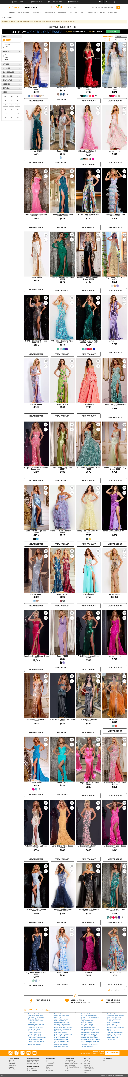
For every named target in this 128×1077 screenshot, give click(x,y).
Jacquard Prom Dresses (62, 1024)
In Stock (7, 47)
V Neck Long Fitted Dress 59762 (89, 151)
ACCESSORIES (112, 12)
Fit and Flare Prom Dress (36, 1041)
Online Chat (32, 7)
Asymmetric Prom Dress (35, 1015)
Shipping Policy (88, 1067)
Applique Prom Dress (34, 1014)
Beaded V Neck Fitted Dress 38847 (36, 88)
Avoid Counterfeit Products (73, 1067)
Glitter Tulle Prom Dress (61, 1015)
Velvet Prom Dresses (113, 1036)
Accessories (49, 1070)
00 (11, 96)
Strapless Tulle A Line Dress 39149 (62, 531)
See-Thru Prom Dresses (114, 1017)
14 (5, 109)
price (5, 36)
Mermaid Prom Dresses (61, 1036)
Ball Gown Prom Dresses (36, 1017)
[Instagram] (10, 1053)
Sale (47, 1067)
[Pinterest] (28, 1053)
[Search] (118, 7)
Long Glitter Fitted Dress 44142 (62, 846)
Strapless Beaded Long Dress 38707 (115, 910)
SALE (82, 12)
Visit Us (86, 1060)
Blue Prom (31, 1022)
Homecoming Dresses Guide (73, 1063)
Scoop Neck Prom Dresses (115, 1015)
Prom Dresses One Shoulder (89, 1032)
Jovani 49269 (36, 151)
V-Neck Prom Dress (113, 1037)
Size (5, 92)
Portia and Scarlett (86, 1022)
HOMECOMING (37, 12)
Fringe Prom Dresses (35, 1044)
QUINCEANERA (50, 12)
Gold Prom (57, 1017)
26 (5, 117)
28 (11, 117)
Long (6, 57)
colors (6, 68)
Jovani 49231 (62, 404)
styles (6, 64)
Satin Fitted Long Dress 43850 (36, 531)
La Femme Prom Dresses (62, 1029)
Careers (86, 1072)
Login (104, 1060)
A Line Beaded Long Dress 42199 (88, 468)
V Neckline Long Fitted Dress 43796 (62, 720)
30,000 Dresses (18, 2)
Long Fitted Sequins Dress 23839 (36, 973)
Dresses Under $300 (34, 1036)
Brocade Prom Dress (34, 1026)
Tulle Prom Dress (112, 1031)
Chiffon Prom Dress (34, 1029)
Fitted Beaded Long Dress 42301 (36, 846)
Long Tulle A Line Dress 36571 (115, 278)
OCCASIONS (62, 12)
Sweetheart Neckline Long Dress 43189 (115, 468)
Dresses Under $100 (34, 1032)
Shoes (48, 1069)
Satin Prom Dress (112, 1014)
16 (11, 109)
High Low (8, 55)
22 (11, 113)
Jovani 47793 (62, 88)
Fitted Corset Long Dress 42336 (88, 656)
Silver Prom (110, 1024)
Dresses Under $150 (34, 1034)
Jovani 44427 (36, 783)
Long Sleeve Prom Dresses (63, 1034)
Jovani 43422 (88, 973)
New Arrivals (93, 12)
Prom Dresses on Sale (87, 1031)
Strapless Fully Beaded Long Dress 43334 (36, 468)
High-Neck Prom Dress (61, 1022)
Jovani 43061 (114, 656)
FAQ (66, 1069)
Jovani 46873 (62, 973)
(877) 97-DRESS (32, 1070)
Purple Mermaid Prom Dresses (90, 1039)
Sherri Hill (110, 1020)
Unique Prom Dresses (114, 1034)
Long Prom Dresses (60, 1032)
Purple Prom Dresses (87, 1043)
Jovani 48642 (36, 594)
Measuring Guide (70, 1065)
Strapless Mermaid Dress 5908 (115, 88)
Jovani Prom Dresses (61, 1026)
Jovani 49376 (62, 594)
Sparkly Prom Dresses (114, 1026)
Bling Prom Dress (33, 1019)
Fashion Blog (69, 1060)
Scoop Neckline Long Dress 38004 (88, 531)
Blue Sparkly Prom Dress (36, 1024)
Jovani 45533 (36, 404)
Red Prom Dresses (86, 1046)
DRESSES (11, 12)
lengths (6, 51)
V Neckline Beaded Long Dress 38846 (114, 215)
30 (17, 117)
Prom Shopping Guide (71, 1062)
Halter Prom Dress (60, 1020)
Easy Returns (37, 2)
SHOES (102, 12)
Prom (47, 1060)
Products (10, 17)
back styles (8, 72)
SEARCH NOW (112, 1053)
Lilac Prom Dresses (60, 1031)
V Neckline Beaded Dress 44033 (88, 846)
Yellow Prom (111, 1039)
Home (3, 17)
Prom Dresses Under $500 (88, 1036)
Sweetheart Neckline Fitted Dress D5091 (88, 278)
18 (17, 109)
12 (17, 105)
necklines (7, 76)
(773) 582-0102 (31, 1069)
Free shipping (74, 2)
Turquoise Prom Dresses (114, 1032)
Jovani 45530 (114, 341)
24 (17, 113)
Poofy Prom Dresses (87, 1020)
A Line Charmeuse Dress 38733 (88, 215)
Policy (2, 1075)
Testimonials (87, 1070)
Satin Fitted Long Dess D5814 (62, 468)
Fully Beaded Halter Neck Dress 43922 (62, 215)
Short (6, 59)
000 (5, 96)
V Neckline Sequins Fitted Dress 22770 (62, 341)
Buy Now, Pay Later (55, 2)
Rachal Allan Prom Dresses (89, 1044)
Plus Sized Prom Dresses (88, 1015)
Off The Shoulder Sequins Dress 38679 (36, 341)
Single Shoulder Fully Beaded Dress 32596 (88, 341)
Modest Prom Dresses (61, 1039)
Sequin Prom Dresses (114, 1019)
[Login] (114, 2)
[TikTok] (22, 1053)
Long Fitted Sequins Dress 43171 (115, 405)
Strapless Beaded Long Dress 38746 (89, 910)
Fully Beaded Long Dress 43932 (88, 720)
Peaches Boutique (107, 1075)
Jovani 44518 (114, 151)
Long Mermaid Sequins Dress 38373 (62, 910)
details (6, 88)
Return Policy (88, 1065)
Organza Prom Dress (61, 1046)
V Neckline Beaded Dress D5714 (115, 783)
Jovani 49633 (88, 594)
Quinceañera (50, 1063)
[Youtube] (34, 1053)
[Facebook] (16, 1053)
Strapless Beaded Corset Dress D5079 (36, 215)
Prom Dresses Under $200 (88, 1034)
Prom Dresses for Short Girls (89, 1029)
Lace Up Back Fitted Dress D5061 (62, 278)
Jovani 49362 (36, 278)
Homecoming (50, 1062)
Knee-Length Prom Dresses (63, 1027)
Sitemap (67, 1070)
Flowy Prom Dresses (34, 1043)
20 (5, 113)
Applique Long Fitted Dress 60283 (88, 88)
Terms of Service (89, 1069)
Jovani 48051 (114, 594)
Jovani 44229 (114, 719)
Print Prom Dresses (86, 1024)
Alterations (87, 1063)
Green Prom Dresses (61, 1019)
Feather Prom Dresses (35, 1039)
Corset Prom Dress (34, 1031)
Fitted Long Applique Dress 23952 (115, 531)
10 (11, 105)
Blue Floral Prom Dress (35, 1020)
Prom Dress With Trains (88, 1027)
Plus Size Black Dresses (88, 1014)
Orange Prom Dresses (61, 1044)
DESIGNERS (74, 12)
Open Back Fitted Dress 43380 (36, 720)
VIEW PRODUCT (36, 101)
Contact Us (87, 1062)
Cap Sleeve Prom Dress (35, 1027)
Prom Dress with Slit (86, 1026)
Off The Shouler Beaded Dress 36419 (36, 910)
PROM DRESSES (23, 12)
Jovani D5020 (62, 783)
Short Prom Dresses (113, 1022)
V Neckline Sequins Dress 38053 (115, 846)
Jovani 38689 (114, 973)
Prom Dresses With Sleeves (89, 1037)
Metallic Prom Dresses (61, 1037)
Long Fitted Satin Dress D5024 (88, 783)
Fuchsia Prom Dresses (61, 1014)
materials (7, 80)
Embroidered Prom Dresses (37, 1037)
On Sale (7, 44)
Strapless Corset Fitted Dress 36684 (36, 656)
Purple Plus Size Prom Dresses (90, 1041)
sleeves (6, 84)
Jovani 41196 (62, 656)
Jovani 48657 (88, 404)
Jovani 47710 (62, 151)
